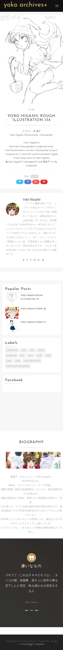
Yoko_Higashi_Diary (32, 361)
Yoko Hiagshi (31, 199)
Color (24, 350)
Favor (32, 350)
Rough (31, 109)
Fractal (41, 350)
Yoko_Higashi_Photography (18, 366)
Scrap (48, 355)
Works (18, 361)
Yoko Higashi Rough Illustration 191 (32, 297)
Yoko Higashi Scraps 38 (33, 308)
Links (22, 355)
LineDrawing (11, 355)
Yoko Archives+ (25, 5)
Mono (30, 355)
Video (9, 361)
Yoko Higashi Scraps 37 (33, 322)
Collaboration (12, 350)
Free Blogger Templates (32, 644)
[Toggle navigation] (57, 6)
